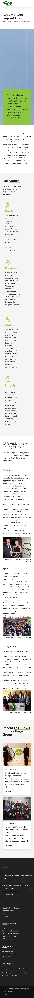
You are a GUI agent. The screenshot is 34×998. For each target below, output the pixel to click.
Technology (6, 956)
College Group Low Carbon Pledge (15, 969)
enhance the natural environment (15, 163)
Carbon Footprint (9, 954)
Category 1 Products (10, 931)
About (10, 21)
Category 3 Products (10, 933)
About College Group (10, 908)
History (5, 916)
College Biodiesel (9, 936)
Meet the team (8, 911)
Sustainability (7, 951)
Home (4, 21)
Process (5, 928)
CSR (7, 769)
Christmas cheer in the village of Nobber (15, 774)
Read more (8, 791)
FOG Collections (8, 939)
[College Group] (8, 3)
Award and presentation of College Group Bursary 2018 (16, 830)
